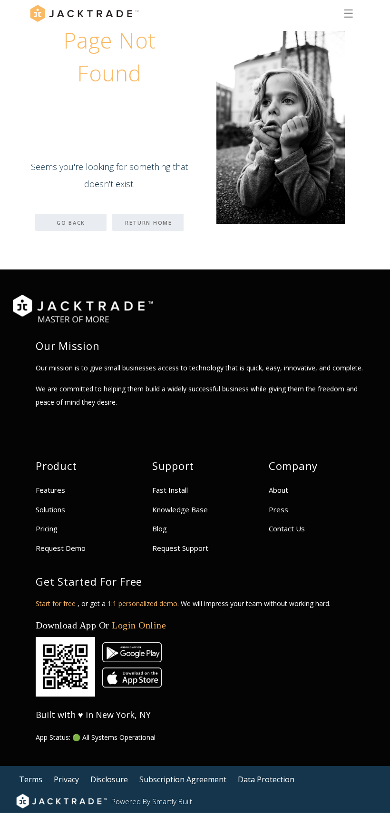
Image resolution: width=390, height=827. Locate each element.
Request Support (180, 548)
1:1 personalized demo (142, 603)
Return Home (148, 222)
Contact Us (287, 528)
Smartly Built (172, 801)
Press (278, 509)
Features (50, 490)
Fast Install (170, 490)
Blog (159, 528)
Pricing (47, 528)
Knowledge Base (180, 509)
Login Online (139, 625)
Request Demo (61, 548)
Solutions (50, 509)
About (278, 490)
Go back (71, 222)
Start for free (57, 603)
